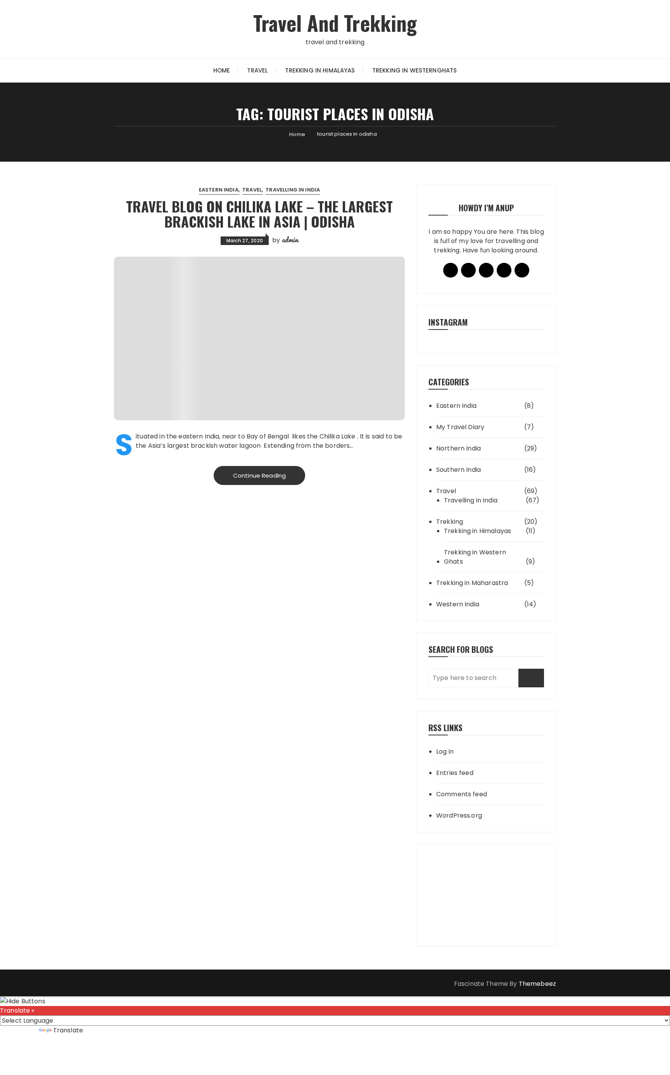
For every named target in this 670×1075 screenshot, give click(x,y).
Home (221, 70)
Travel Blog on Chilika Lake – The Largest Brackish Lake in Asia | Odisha (259, 214)
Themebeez (537, 983)
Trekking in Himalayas (320, 70)
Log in (445, 751)
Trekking (449, 521)
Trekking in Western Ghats (475, 557)
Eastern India (218, 189)
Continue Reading (259, 475)
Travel (257, 70)
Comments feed (461, 794)
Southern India (458, 469)
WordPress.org (459, 815)
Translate (68, 1030)
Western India (457, 604)
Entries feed (454, 772)
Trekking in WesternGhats (414, 70)
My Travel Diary (460, 427)
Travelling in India (293, 189)
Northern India (458, 448)
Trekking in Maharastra (472, 582)
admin (290, 239)
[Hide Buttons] (22, 1000)
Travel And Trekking (335, 23)
